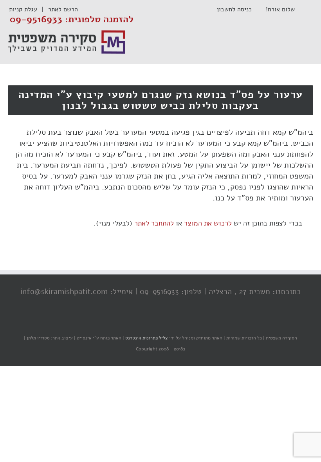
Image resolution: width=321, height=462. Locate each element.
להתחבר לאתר (154, 223)
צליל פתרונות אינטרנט (146, 338)
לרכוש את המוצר (208, 223)
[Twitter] (162, 322)
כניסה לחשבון (238, 9)
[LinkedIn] (147, 322)
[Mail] (131, 322)
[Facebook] (178, 322)
